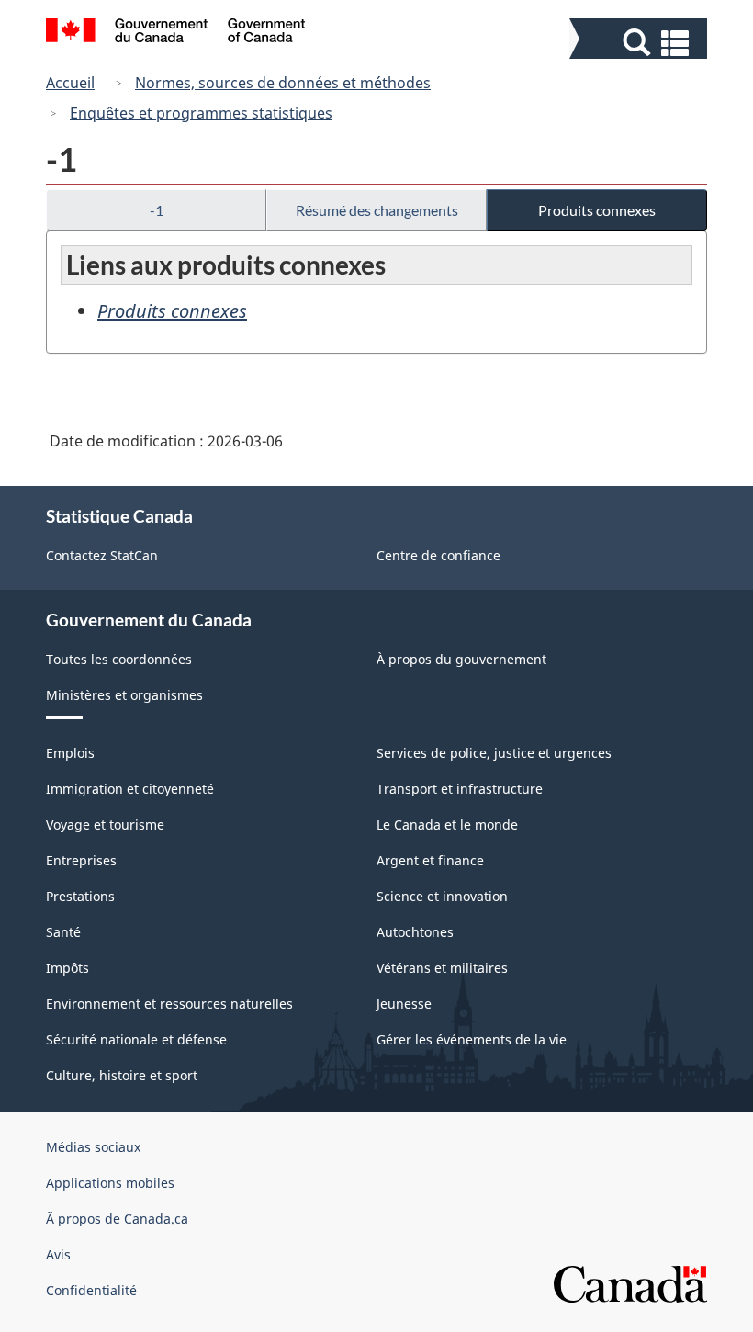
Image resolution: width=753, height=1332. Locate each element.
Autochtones (415, 932)
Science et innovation (442, 896)
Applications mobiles (110, 1182)
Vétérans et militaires (442, 967)
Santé (63, 932)
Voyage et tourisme (105, 824)
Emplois (70, 753)
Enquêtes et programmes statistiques (201, 113)
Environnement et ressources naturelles (169, 1003)
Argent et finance (430, 860)
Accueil (70, 83)
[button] (640, 42)
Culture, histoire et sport (121, 1075)
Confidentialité (91, 1290)
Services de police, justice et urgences (494, 753)
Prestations (80, 896)
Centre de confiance (438, 555)
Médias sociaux (93, 1147)
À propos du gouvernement (461, 659)
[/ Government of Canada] (176, 33)
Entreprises (81, 860)
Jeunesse (404, 1003)
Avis (58, 1254)
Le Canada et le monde (447, 824)
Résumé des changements (377, 210)
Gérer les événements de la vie (471, 1039)
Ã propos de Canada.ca (117, 1218)
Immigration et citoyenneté (130, 788)
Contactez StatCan (102, 555)
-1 (156, 210)
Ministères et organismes (124, 695)
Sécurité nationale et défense (136, 1039)
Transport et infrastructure (459, 788)
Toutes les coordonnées (119, 659)
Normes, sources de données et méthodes (283, 83)
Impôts (67, 967)
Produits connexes (597, 210)
